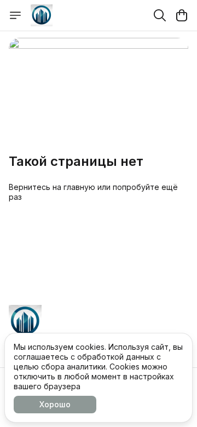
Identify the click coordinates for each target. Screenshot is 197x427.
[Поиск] (159, 15)
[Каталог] (15, 15)
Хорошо (55, 404)
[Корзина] (181, 15)
